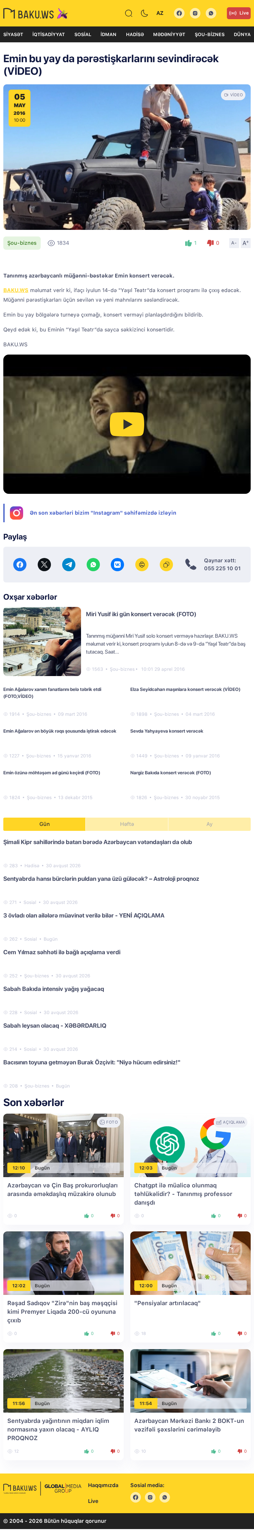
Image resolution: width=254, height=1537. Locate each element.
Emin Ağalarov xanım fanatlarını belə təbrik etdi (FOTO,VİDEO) (52, 693)
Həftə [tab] (127, 824)
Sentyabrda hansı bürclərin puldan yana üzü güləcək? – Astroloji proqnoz (101, 878)
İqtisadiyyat (48, 34)
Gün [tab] (44, 824)
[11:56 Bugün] (63, 1380)
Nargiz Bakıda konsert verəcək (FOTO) (170, 772)
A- (234, 242)
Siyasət (13, 34)
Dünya (242, 34)
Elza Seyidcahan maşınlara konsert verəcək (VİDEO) (185, 689)
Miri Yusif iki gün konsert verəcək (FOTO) (141, 614)
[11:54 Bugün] (190, 1380)
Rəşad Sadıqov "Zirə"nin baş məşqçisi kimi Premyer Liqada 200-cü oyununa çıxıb (62, 1312)
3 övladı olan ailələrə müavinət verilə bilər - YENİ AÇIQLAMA (83, 915)
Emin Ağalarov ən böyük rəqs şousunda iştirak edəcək (59, 731)
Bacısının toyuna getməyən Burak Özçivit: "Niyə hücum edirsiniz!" (91, 1062)
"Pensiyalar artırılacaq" (167, 1303)
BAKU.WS (15, 290)
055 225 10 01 (222, 568)
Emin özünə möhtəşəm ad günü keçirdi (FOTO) (51, 772)
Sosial (82, 34)
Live (244, 13)
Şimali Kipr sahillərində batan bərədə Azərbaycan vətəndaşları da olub (97, 841)
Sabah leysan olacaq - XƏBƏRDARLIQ (54, 1025)
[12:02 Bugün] (63, 1262)
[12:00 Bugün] (190, 1262)
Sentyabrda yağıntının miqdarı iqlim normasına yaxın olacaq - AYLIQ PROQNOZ (58, 1429)
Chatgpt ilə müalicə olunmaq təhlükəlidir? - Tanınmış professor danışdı (183, 1194)
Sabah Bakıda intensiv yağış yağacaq (53, 988)
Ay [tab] (209, 824)
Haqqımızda (103, 1485)
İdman (108, 34)
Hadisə (135, 34)
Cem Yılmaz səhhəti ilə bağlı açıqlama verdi (61, 952)
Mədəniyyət (169, 34)
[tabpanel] (127, 963)
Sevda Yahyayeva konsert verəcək (166, 731)
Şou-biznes (210, 34)
